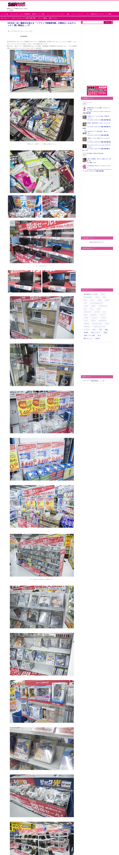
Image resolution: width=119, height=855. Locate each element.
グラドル (86, 306)
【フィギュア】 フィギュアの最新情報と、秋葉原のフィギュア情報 (27, 14)
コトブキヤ (97, 312)
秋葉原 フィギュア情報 (89, 335)
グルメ (85, 309)
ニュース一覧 (4, 14)
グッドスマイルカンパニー (96, 303)
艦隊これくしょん (88, 338)
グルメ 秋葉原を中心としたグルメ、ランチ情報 (99, 14)
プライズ (93, 320)
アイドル (102, 294)
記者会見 (97, 338)
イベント (92, 300)
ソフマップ (102, 315)
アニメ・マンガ (51, 14)
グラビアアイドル (103, 306)
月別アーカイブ (87, 380)
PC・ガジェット (5, 18)
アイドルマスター (88, 297)
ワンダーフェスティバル (99, 326)
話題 (68, 14)
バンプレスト (94, 317)
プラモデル (86, 323)
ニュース (89, 102)
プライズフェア (102, 320)
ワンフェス (86, 329)
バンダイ (86, 317)
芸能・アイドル (53, 18)
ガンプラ (107, 300)
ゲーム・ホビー (61, 14)
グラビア (93, 306)
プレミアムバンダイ (97, 323)
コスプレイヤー (87, 312)
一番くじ (94, 329)
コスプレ (98, 309)
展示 (101, 329)
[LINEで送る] (23, 36)
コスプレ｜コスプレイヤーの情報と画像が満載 (23, 18)
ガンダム (99, 300)
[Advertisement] (96, 55)
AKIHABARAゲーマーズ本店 (90, 294)
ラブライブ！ (87, 326)
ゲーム (91, 309)
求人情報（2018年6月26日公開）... (96, 153)
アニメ (85, 300)
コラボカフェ (93, 315)
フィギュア (103, 317)
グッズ (85, 303)
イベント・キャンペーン (77, 14)
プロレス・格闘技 (42, 18)
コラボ (85, 315)
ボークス (107, 323)
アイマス (97, 297)
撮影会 (106, 329)
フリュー (86, 320)
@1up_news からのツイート (97, 242)
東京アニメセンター (96, 332)
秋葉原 (105, 332)
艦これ (99, 335)
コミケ (104, 312)
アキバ (104, 297)
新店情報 (86, 332)
